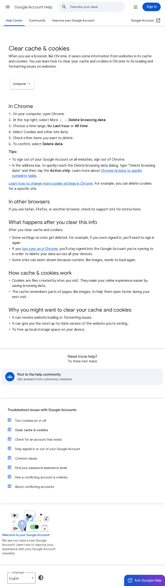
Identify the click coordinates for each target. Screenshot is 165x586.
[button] (8, 7)
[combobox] (97, 7)
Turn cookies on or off (30, 421)
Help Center (14, 20)
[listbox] (22, 84)
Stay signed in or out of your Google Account (47, 449)
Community (37, 20)
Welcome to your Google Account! (26, 535)
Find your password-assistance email (41, 468)
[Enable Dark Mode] (41, 577)
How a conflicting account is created (41, 477)
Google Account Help (33, 7)
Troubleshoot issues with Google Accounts (42, 410)
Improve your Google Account (73, 20)
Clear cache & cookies (31, 430)
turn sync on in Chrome (40, 249)
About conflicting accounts (34, 487)
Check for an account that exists (38, 439)
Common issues (26, 458)
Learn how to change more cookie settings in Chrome (51, 183)
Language (18, 572)
